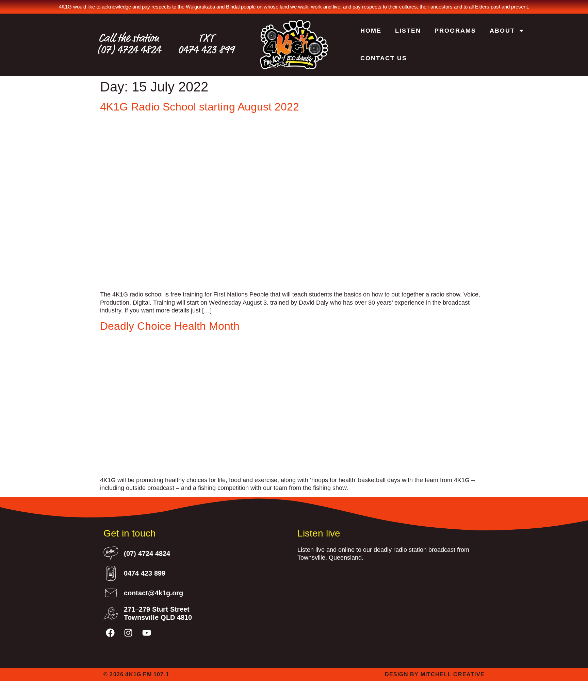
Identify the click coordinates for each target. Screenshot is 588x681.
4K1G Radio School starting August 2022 (199, 107)
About (502, 30)
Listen (408, 30)
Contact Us (383, 58)
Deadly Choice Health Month (170, 326)
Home (370, 30)
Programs (455, 30)
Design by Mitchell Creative (435, 674)
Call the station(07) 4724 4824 (129, 44)
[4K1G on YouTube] (146, 632)
